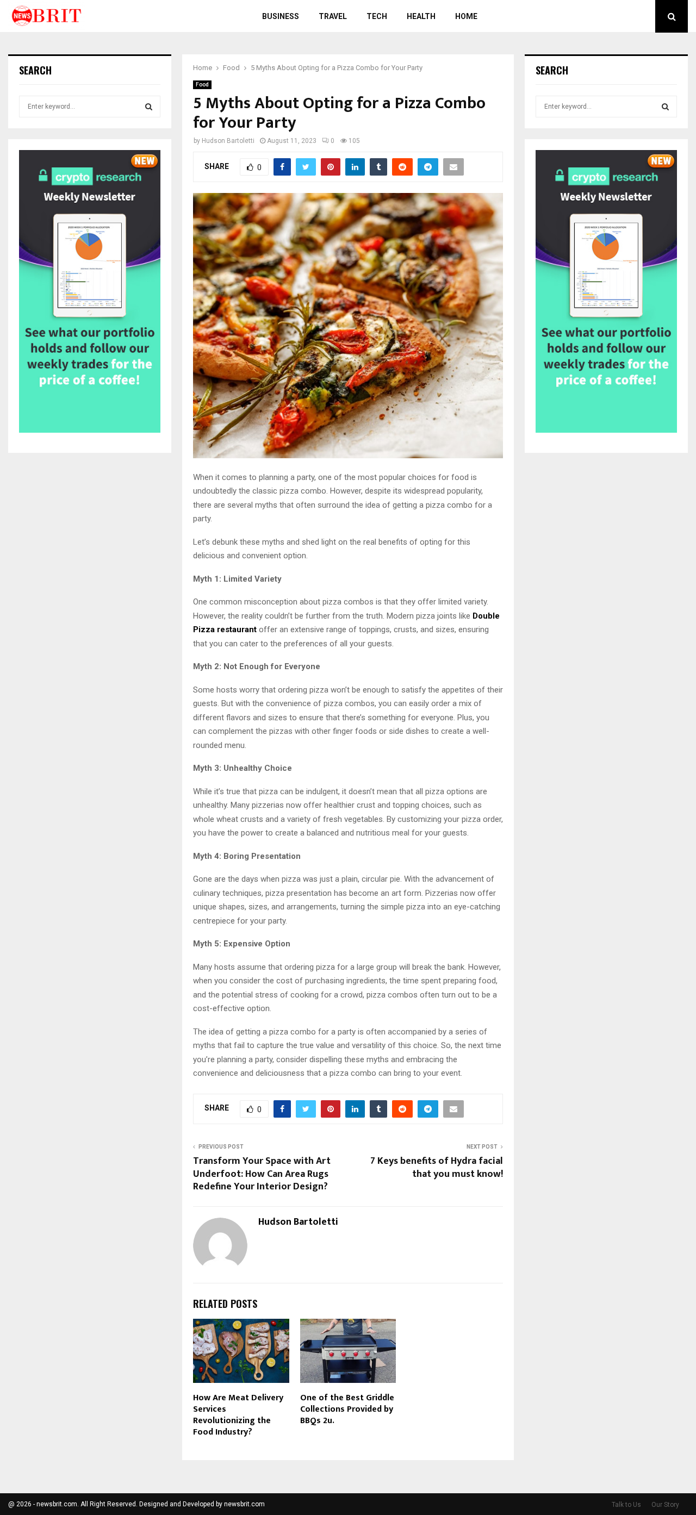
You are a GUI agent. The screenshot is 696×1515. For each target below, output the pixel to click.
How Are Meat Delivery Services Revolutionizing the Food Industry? (238, 1415)
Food (202, 85)
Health (421, 16)
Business (280, 16)
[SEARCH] (148, 106)
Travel (333, 16)
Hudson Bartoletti (228, 141)
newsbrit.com (244, 1504)
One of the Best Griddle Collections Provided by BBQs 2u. (347, 1409)
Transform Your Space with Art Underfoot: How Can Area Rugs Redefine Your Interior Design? (262, 1174)
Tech (376, 16)
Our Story (665, 1504)
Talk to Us (626, 1504)
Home (466, 16)
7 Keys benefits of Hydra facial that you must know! (436, 1167)
